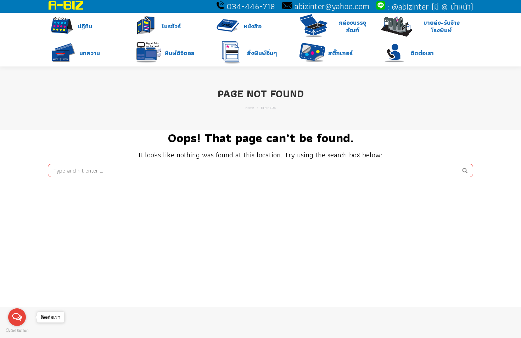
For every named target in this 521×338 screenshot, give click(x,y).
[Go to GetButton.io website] (17, 330)
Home (249, 108)
